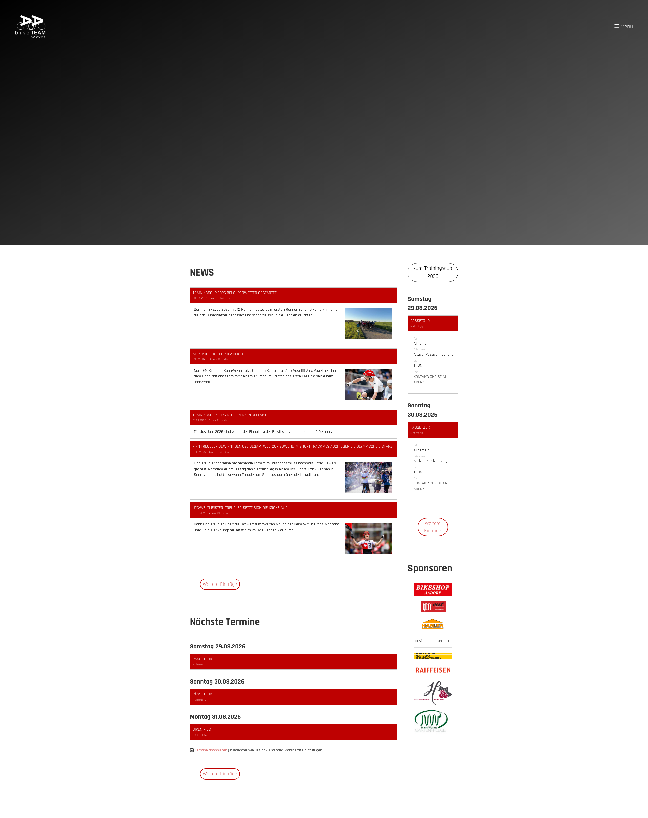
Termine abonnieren (211, 750)
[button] (293, 662)
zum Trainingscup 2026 (432, 272)
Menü (626, 26)
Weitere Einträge (220, 584)
